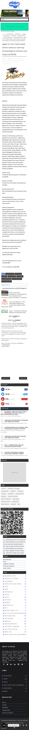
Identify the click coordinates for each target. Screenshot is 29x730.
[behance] (23, 725)
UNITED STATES (5, 501)
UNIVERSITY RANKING (11, 626)
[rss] (20, 725)
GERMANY (11, 493)
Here (8, 263)
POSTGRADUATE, (14, 62)
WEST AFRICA (5, 504)
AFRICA (3, 488)
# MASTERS (20, 276)
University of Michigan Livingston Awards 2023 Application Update (14, 453)
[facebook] (3, 664)
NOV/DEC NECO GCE (11, 610)
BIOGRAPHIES (7, 559)
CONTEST (13, 491)
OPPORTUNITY (22, 35)
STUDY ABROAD (6, 499)
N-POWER (7, 600)
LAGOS (6, 594)
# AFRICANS (18, 273)
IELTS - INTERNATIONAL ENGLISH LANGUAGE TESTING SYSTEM (13, 445)
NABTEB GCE (8, 605)
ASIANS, (10, 60)
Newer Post (5, 378)
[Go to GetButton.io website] (3, 728)
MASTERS (14, 35)
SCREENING (8, 688)
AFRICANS (17, 34)
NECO (6, 682)
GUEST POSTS (7, 568)
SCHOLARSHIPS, (6, 63)
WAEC (6, 691)
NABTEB (7, 602)
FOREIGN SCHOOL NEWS (12, 584)
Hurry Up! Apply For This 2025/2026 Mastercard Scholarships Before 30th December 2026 (13, 304)
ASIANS (24, 34)
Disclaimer (5, 707)
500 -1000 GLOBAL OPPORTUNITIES (13, 546)
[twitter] (7, 664)
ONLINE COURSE (13, 496)
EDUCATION (7, 35)
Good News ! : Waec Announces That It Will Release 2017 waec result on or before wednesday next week (14, 413)
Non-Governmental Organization (15, 613)
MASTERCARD (20, 493)
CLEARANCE (4, 491)
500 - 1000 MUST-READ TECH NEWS (13, 553)
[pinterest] (22, 664)
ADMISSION (8, 676)
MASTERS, (21, 60)
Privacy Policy (6, 710)
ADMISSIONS (10, 34)
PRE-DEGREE (8, 618)
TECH (4, 561)
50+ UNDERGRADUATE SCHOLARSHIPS (14, 540)
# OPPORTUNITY (6, 279)
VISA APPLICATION (10, 629)
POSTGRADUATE (8, 37)
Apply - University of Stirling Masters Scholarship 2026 (18, 311)
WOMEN (13, 504)
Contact (4, 705)
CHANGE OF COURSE (14, 488)
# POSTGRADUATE (16, 279)
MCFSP (6, 597)
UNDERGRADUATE (10, 624)
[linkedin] (14, 664)
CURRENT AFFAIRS (8, 564)
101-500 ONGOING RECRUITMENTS (13, 544)
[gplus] (11, 664)
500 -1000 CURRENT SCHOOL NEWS (13, 550)
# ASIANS (4, 276)
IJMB (6, 589)
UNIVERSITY (15, 501)
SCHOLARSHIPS (18, 37)
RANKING (7, 621)
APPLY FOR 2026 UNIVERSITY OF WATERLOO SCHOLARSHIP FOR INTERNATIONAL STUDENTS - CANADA (14, 295)
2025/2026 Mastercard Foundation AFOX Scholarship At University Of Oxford (16, 428)
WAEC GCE (8, 632)
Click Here (9, 254)
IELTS (6, 586)
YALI (19, 504)
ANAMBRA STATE (10, 576)
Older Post (23, 378)
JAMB (5, 679)
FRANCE (3, 493)
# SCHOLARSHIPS (6, 281)
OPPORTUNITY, (6, 62)
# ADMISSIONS (10, 273)
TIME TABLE (15, 499)
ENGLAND (20, 491)
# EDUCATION (11, 276)
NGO (6, 608)
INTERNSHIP (8, 592)
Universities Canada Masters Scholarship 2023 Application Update (16, 420)
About (4, 702)
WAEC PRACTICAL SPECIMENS (14, 634)
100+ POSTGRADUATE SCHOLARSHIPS (14, 542)
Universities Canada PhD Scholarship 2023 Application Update (15, 437)
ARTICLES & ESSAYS (8, 566)
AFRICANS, (5, 60)
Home (3, 34)
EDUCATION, (15, 60)
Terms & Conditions (7, 713)
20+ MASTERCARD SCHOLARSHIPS (13, 548)
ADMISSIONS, (18, 58)
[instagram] (18, 664)
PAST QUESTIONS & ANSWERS (14, 685)
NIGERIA (3, 496)
